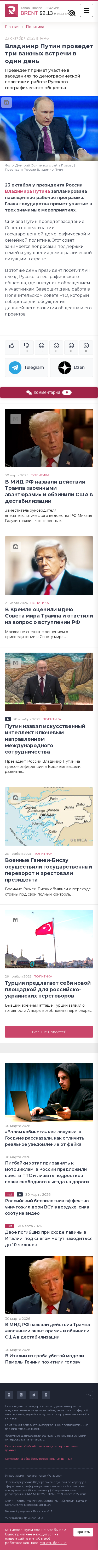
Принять (83, 1532)
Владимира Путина (27, 191)
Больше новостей (49, 1032)
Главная (12, 27)
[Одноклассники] (21, 1395)
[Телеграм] (34, 1395)
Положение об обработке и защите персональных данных (42, 1448)
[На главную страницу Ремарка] (11, 10)
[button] (86, 10)
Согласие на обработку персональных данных (38, 1459)
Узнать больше (53, 1543)
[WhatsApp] (46, 1395)
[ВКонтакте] (9, 1395)
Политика (35, 27)
